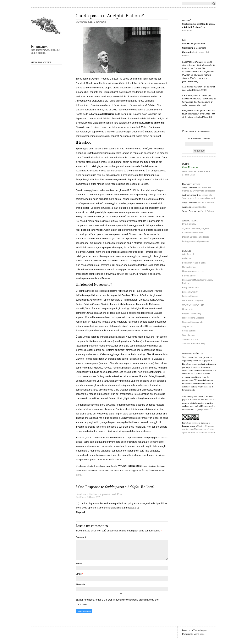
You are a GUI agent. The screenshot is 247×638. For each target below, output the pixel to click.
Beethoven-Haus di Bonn (194, 263)
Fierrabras (40, 46)
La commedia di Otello (192, 232)
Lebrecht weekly (190, 292)
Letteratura (198, 52)
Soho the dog (188, 335)
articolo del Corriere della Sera (109, 114)
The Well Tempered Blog (193, 343)
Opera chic (187, 309)
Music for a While (41, 62)
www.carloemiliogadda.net (130, 465)
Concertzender (189, 267)
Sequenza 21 (188, 326)
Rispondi (80, 512)
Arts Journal (188, 254)
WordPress (199, 634)
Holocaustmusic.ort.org (193, 271)
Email (79, 574)
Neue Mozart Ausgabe (192, 300)
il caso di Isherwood (91, 230)
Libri (207, 52)
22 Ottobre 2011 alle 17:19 (88, 497)
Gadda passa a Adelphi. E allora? (110, 16)
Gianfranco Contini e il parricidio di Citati (100, 494)
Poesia (185, 55)
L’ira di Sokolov (207, 202)
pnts (205, 630)
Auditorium (187, 258)
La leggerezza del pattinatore (195, 241)
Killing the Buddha (190, 287)
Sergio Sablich (188, 331)
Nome (80, 563)
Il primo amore (188, 276)
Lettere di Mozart (190, 296)
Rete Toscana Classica (193, 318)
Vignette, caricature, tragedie (195, 228)
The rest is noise (190, 339)
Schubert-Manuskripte (192, 322)
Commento (82, 537)
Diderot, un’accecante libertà (195, 237)
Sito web (80, 584)
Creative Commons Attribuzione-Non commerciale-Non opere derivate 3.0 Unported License (198, 429)
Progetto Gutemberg (191, 313)
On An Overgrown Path (193, 305)
